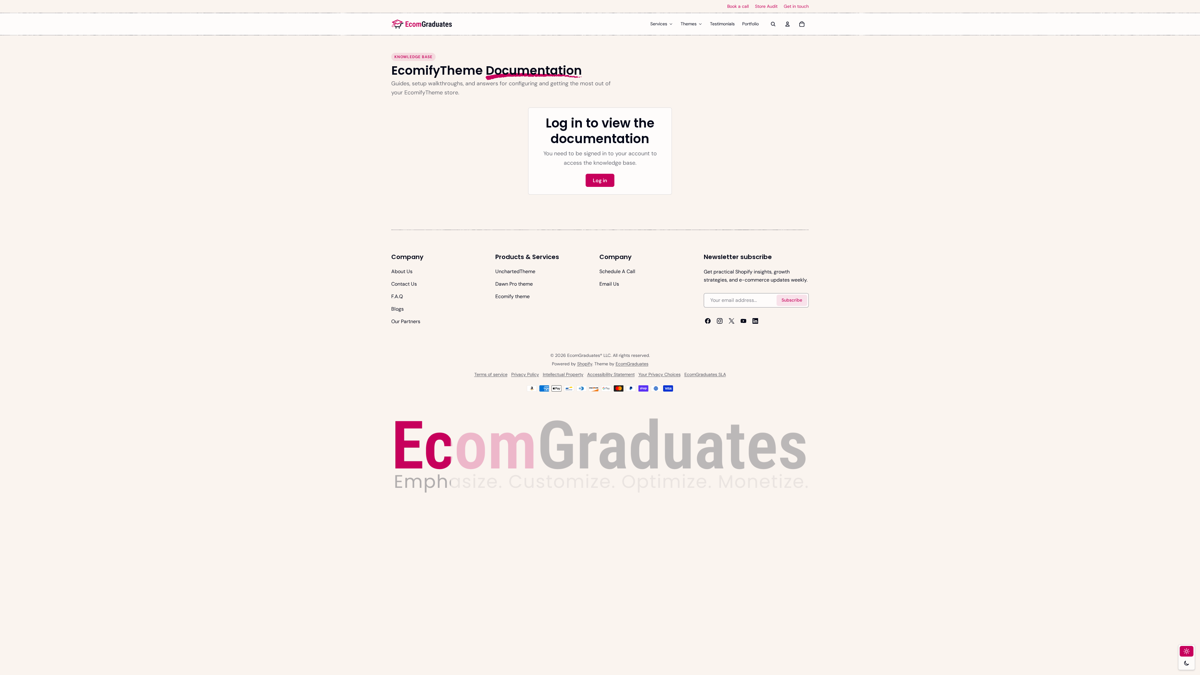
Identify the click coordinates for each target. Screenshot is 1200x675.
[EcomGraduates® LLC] (421, 24)
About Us (401, 271)
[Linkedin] (755, 321)
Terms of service (491, 374)
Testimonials (722, 24)
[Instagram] (720, 321)
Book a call (738, 6)
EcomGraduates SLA (705, 374)
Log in (600, 180)
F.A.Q (397, 296)
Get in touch (796, 6)
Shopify (584, 364)
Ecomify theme (512, 296)
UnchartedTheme (515, 271)
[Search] (773, 24)
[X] (732, 321)
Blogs (397, 309)
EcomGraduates (632, 364)
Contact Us (404, 284)
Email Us (609, 284)
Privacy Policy (525, 374)
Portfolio (750, 24)
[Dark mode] (1186, 663)
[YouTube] (743, 321)
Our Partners (405, 321)
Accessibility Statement (611, 374)
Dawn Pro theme (514, 284)
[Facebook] (708, 321)
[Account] (787, 24)
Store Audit (766, 6)
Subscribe (792, 300)
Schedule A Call (617, 271)
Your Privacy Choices (659, 374)
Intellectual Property (563, 374)
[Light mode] (1186, 651)
